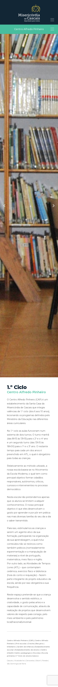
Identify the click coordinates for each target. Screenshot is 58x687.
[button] (4, 205)
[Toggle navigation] (52, 20)
